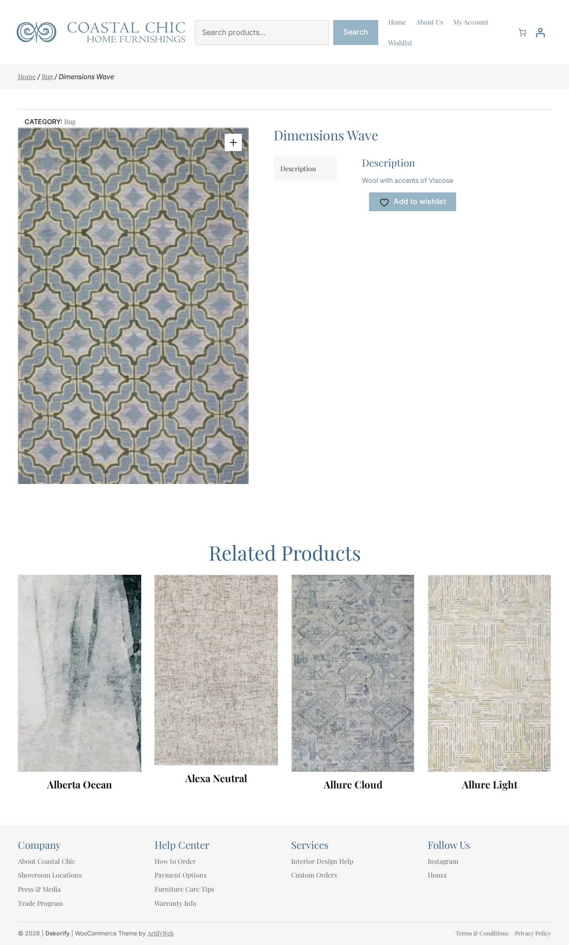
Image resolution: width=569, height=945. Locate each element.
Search (355, 31)
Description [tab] (298, 168)
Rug (47, 76)
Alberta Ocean (79, 784)
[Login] (540, 32)
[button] (233, 142)
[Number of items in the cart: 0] (522, 32)
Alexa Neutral (216, 778)
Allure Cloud (353, 784)
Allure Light (489, 784)
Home (27, 76)
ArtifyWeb (160, 933)
